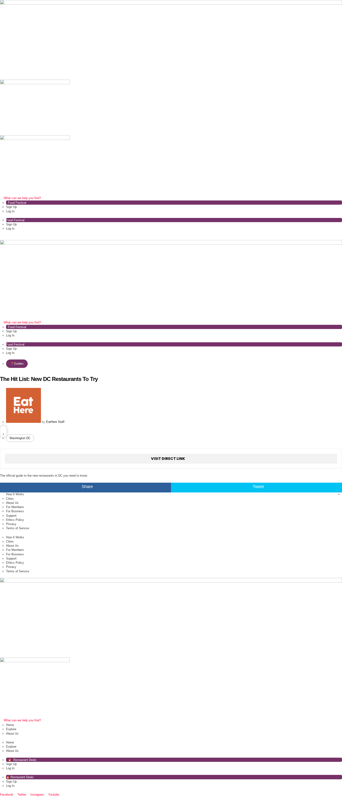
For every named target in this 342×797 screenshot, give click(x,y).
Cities (10, 498)
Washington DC (20, 438)
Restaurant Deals (24, 760)
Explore (11, 729)
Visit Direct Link (168, 458)
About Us (12, 503)
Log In (10, 211)
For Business (15, 511)
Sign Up (11, 207)
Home (10, 725)
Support (11, 515)
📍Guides (16, 363)
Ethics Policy (15, 520)
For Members (15, 507)
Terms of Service (17, 528)
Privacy (11, 524)
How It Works (15, 494)
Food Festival (17, 202)
